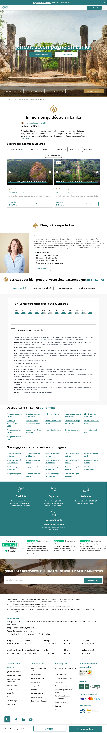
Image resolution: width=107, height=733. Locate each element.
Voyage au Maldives (33, 467)
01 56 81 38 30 (50, 643)
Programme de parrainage (16, 697)
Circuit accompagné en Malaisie (14, 468)
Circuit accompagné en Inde (33, 461)
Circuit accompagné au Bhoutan (14, 454)
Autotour (34, 689)
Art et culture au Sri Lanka (91, 431)
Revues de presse (13, 689)
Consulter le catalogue (39, 701)
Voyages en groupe (37, 678)
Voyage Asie (15, 99)
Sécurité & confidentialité (64, 678)
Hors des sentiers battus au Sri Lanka (33, 422)
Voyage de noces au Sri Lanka (14, 431)
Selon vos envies (54, 91)
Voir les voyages (66, 54)
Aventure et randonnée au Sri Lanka (13, 423)
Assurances (59, 682)
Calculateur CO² (60, 674)
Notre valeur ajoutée (14, 675)
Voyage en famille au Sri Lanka (33, 431)
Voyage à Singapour (14, 474)
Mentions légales (61, 702)
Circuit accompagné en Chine (72, 454)
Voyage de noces (37, 674)
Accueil (8, 99)
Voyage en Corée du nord (91, 454)
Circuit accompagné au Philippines (91, 468)
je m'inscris (93, 580)
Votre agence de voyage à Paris (39, 669)
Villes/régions (11, 91)
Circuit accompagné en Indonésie (52, 461)
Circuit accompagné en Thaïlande (52, 475)
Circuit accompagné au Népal (72, 468)
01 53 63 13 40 (31, 653)
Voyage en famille (37, 693)
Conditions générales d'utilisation (62, 697)
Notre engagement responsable (13, 680)
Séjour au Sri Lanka (52, 414)
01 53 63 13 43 (13, 653)
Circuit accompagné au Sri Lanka (33, 415)
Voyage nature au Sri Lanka (14, 438)
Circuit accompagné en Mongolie (52, 468)
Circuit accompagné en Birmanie (33, 454)
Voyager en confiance (42, 2)
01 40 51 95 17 (88, 653)
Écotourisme (35, 682)
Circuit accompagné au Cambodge (52, 454)
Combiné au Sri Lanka (53, 430)
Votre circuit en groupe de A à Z (65, 669)
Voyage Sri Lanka (23, 99)
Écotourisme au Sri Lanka (71, 431)
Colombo (43, 339)
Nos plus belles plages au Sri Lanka (72, 422)
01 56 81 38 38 (49, 729)
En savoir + (42, 268)
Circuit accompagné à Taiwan (33, 475)
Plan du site (11, 704)
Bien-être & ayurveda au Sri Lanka (91, 415)
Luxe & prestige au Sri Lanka (53, 422)
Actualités (10, 693)
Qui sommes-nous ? (14, 672)
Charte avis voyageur (62, 686)
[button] (6, 8)
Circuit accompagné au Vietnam (72, 475)
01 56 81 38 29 (13, 643)
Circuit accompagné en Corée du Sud (14, 461)
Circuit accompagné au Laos (91, 461)
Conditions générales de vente (63, 690)
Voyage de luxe (36, 686)
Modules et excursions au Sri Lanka (73, 415)
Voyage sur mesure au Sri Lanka (14, 415)
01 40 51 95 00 (69, 653)
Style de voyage (32, 91)
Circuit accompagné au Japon (72, 461)
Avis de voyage (12, 701)
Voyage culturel (36, 697)
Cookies (58, 706)
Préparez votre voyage (92, 91)
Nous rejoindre (12, 685)
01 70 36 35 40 (88, 643)
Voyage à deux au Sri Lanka (91, 422)
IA (56, 710)
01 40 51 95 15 (50, 653)
